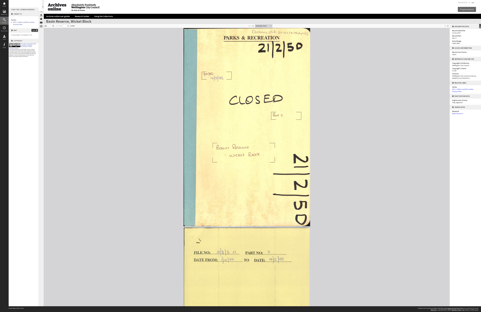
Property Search (467, 9)
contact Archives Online (454, 308)
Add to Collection (41, 19)
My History (4, 31)
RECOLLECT (434, 310)
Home (4, 6)
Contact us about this (41, 22)
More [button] (4, 47)
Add (33, 30)
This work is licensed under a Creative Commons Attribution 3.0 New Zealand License (22, 46)
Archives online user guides (58, 16)
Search (4, 23)
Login (4, 39)
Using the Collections (103, 16)
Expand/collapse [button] (480, 26)
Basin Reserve (457, 113)
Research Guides (82, 16)
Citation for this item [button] (41, 26)
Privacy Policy (12, 308)
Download (41, 15)
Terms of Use (20, 308)
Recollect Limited (456, 310)
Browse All (4, 14)
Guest (465, 2)
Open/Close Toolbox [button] (43, 4)
